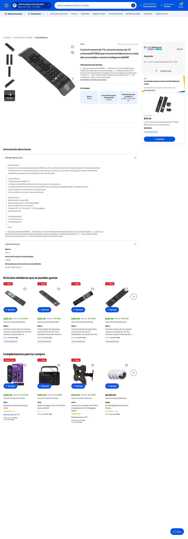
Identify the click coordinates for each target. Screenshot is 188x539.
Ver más (180, 49)
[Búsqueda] (133, 5)
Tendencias (148, 14)
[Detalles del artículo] (135, 158)
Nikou (82, 44)
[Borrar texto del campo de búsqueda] (127, 5)
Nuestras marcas (162, 14)
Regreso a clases (99, 14)
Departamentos (15, 14)
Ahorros (74, 14)
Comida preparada (115, 14)
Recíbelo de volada (133, 14)
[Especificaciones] (135, 244)
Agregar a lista (165, 71)
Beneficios (36, 14)
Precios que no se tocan (59, 14)
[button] (148, 5)
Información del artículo (17, 149)
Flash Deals (85, 14)
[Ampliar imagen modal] (72, 52)
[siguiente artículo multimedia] (72, 78)
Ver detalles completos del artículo (93, 79)
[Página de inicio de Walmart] (6, 5)
